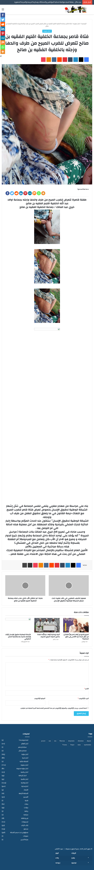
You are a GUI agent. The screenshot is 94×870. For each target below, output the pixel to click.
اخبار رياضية (24, 772)
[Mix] (34, 193)
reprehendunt (87, 745)
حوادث (26, 807)
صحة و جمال (22, 751)
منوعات (25, 836)
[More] (43, 193)
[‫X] (81, 59)
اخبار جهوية (76, 24)
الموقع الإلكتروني (39, 698)
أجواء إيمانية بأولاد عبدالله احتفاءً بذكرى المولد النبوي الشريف (48, 635)
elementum (81, 741)
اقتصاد (26, 790)
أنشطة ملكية (24, 761)
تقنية (26, 800)
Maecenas (62, 741)
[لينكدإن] (75, 59)
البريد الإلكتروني (83, 698)
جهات (26, 804)
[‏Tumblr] (70, 59)
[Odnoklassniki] (48, 59)
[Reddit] (16, 193)
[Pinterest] (25, 193)
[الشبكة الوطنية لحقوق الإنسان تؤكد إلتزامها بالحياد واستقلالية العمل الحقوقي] (18, 625)
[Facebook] (8, 193)
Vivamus (64, 745)
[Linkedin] (21, 193)
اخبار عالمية (24, 779)
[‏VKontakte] (54, 59)
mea (55, 741)
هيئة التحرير (24, 839)
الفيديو (26, 797)
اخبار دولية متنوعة (22, 768)
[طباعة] (24, 565)
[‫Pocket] (43, 59)
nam (50, 741)
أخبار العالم (24, 744)
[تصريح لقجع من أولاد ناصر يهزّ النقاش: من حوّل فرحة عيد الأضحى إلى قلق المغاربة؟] (76, 625)
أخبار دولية (25, 754)
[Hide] (1, 56)
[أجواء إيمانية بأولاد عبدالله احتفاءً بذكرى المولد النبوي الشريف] (47, 625)
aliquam (89, 741)
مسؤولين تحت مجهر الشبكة (19, 832)
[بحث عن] (91, 10)
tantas (79, 745)
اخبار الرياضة (22, 776)
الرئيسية (84, 24)
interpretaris (71, 741)
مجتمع (26, 829)
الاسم (86, 689)
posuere (43, 741)
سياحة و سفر (22, 747)
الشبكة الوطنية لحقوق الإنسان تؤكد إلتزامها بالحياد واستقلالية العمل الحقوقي (18, 636)
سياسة (26, 815)
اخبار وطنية (24, 783)
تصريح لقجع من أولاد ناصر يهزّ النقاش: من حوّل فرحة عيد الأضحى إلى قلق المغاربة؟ (76, 636)
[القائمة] (3, 10)
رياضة (26, 811)
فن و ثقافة (24, 818)
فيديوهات (25, 822)
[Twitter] (12, 193)
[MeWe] (30, 193)
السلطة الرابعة (23, 793)
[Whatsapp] (39, 193)
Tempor (72, 745)
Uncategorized (23, 740)
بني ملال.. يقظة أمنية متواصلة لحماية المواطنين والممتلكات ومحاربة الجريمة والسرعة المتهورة (47, 2)
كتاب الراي (24, 825)
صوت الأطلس (59, 849)
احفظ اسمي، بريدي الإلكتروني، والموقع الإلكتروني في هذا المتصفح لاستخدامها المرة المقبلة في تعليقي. (53, 708)
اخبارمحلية (24, 786)
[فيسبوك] (86, 59)
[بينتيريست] (65, 59)
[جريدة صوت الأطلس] (76, 9)
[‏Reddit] (59, 59)
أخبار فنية (25, 758)
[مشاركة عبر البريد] (30, 565)
